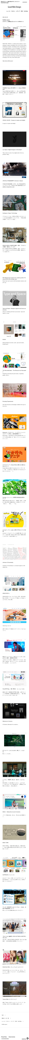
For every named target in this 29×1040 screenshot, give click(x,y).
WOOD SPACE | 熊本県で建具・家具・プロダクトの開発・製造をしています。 (14, 246)
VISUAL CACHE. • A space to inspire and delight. (14, 120)
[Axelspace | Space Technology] (14, 209)
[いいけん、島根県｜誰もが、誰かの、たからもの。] (14, 776)
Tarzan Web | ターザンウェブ (10, 999)
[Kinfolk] (14, 336)
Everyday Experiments (8, 401)
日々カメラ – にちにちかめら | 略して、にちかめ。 (13, 751)
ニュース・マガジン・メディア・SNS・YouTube (17, 11)
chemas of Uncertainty (8, 562)
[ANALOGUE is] (14, 590)
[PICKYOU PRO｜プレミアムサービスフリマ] (14, 963)
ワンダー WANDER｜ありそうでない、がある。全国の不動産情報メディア (14, 908)
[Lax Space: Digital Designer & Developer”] (14, 146)
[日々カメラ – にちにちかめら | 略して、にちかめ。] (14, 747)
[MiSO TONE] (14, 839)
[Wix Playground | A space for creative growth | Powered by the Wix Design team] (14, 274)
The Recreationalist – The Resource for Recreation (14, 371)
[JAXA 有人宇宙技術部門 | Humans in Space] (14, 177)
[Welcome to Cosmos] (14, 718)
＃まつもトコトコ (7, 625)
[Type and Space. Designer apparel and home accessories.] (14, 305)
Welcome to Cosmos (7, 721)
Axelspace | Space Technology (10, 213)
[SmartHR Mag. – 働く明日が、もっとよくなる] (14, 685)
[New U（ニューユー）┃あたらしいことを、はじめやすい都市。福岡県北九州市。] (14, 653)
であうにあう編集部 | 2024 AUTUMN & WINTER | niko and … (14, 937)
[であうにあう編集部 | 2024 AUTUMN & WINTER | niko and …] (14, 933)
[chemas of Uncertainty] (14, 559)
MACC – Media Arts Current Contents (11, 811)
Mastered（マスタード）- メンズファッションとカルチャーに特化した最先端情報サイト (14, 433)
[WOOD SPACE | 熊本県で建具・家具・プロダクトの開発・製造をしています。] (14, 242)
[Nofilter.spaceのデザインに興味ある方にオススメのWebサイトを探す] (14, 41)
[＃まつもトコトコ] (14, 622)
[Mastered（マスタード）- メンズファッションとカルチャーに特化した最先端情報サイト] (14, 429)
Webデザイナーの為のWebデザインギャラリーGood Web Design (10, 2)
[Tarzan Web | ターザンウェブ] (14, 996)
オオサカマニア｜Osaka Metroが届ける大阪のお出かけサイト (14, 465)
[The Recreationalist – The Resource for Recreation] (14, 367)
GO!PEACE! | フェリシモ (8, 874)
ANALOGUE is (6, 593)
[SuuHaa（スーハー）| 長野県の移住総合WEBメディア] (14, 494)
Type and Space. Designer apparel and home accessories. (14, 309)
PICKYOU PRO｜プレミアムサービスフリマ (13, 967)
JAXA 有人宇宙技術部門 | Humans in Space (13, 180)
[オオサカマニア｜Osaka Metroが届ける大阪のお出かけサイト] (14, 461)
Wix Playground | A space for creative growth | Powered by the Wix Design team (14, 278)
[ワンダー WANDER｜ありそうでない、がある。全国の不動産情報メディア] (14, 903)
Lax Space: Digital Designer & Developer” (12, 149)
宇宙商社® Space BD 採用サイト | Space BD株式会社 (14, 88)
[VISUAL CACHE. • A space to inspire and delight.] (14, 117)
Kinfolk (4, 339)
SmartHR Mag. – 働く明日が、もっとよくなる (13, 688)
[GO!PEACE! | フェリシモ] (14, 871)
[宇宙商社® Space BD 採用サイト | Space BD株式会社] (14, 84)
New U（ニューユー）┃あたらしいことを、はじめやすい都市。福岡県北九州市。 (14, 657)
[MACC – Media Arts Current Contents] (14, 808)
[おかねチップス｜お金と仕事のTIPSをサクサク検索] (14, 526)
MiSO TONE (5, 842)
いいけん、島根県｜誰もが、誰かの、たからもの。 (13, 780)
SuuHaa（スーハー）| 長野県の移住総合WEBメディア (14, 498)
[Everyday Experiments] (14, 398)
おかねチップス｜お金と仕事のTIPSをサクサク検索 (14, 530)
